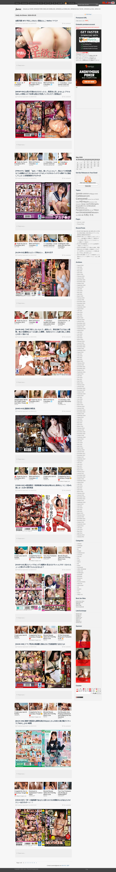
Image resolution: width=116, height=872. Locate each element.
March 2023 (80, 339)
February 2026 (80, 276)
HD (46, 3)
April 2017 (79, 468)
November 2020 (81, 390)
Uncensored (33, 3)
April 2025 (79, 294)
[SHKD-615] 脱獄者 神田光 (25, 408)
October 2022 (80, 348)
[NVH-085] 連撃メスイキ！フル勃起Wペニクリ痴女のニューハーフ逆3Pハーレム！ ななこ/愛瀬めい (88, 256)
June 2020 (79, 399)
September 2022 (81, 350)
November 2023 (81, 325)
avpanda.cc (79, 621)
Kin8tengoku (94, 204)
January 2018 (80, 451)
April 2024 (79, 316)
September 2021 (81, 372)
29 (84, 167)
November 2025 (81, 281)
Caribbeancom (83, 196)
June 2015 (79, 507)
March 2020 (80, 404)
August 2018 (80, 439)
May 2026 (79, 270)
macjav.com (79, 613)
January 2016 (80, 495)
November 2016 (81, 477)
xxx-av (80, 215)
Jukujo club (85, 204)
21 (81, 166)
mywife (85, 208)
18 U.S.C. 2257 (81, 222)
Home (17, 3)
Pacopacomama (82, 210)
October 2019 (80, 413)
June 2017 (79, 464)
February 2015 (80, 515)
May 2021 (79, 379)
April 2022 (79, 359)
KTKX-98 (85, 206)
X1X (77, 215)
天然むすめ (89, 215)
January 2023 (80, 343)
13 (77, 164)
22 (84, 166)
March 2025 (80, 296)
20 (77, 166)
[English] (110, 2)
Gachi (97, 199)
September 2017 (81, 459)
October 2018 (80, 435)
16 (88, 164)
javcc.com (35, 869)
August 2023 (80, 330)
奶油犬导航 (78, 605)
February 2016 (80, 493)
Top (87, 869)
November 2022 (81, 346)
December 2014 (81, 518)
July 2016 (79, 484)
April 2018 (79, 446)
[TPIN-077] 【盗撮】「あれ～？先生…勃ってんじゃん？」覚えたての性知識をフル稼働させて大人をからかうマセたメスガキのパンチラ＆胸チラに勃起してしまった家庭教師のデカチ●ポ (43, 173)
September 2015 (81, 502)
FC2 (41, 3)
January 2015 (80, 517)
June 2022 (79, 355)
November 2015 (81, 498)
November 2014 (81, 520)
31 (91, 167)
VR (50, 3)
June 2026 (79, 269)
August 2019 (80, 417)
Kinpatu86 (79, 206)
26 (98, 166)
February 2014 (80, 535)
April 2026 (79, 272)
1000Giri (86, 194)
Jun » (80, 169)
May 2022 (79, 357)
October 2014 (80, 522)
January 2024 (80, 321)
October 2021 (80, 370)
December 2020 (81, 388)
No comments (67, 23)
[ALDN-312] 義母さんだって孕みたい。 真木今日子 (34, 252)
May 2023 (79, 336)
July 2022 (79, 354)
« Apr (77, 169)
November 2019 (81, 412)
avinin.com (78, 618)
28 (81, 167)
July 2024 (79, 310)
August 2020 (80, 395)
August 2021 (80, 374)
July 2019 (79, 419)
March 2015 (80, 513)
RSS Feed (88, 14)
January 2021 (80, 386)
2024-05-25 (33, 23)
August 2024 (80, 308)
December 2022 (81, 345)
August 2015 (80, 504)
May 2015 (79, 509)
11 (94, 162)
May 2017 (79, 466)
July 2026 (79, 267)
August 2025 (80, 287)
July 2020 (79, 397)
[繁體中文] (106, 2)
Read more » (21, 65)
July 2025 (79, 289)
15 (84, 164)
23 (88, 166)
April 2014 (79, 533)
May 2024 (79, 314)
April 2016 (79, 489)
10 (91, 162)
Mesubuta (91, 206)
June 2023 (79, 334)
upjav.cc (78, 620)
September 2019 (81, 415)
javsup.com (78, 615)
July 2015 (79, 506)
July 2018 (79, 441)
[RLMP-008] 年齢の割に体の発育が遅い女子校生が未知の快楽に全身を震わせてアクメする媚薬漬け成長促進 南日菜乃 (88, 233)
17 (91, 164)
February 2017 (80, 471)
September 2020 (81, 393)
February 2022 (80, 363)
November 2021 (81, 368)
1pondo (79, 193)
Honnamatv (91, 202)
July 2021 (79, 375)
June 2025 (79, 290)
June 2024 (79, 312)
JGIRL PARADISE (81, 569)
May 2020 (79, 401)
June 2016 (79, 486)
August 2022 (80, 352)
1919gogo (91, 193)
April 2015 (79, 511)
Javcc (18, 9)
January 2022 (80, 365)
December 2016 (81, 475)
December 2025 (81, 280)
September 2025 (81, 285)
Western (95, 212)
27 (77, 167)
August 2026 (80, 265)
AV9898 (96, 193)
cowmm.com (79, 617)
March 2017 (80, 469)
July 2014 (79, 527)
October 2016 (80, 479)
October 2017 (80, 457)
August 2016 (80, 482)
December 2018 (81, 431)
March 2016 (80, 491)
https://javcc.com (80, 20)
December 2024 (81, 301)
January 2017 (80, 473)
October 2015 (80, 500)
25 (94, 166)
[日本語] (113, 2)
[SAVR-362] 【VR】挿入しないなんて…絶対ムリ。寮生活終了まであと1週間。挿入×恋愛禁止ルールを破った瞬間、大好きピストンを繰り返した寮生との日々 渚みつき (42, 332)
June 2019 (79, 421)
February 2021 (80, 384)
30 (88, 167)
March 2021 (80, 383)
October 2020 (80, 392)
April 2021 (79, 381)
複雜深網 (78, 604)
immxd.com (78, 622)
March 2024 (80, 317)
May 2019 (79, 422)
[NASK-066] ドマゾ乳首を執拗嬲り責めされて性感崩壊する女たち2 (40, 644)
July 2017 (79, 462)
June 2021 (79, 377)
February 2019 (80, 428)
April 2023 (79, 337)
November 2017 (81, 455)
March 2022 (80, 361)
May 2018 (79, 444)
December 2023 (81, 323)
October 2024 (80, 305)
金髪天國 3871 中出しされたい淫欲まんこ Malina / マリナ (36, 21)
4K (54, 3)
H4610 (77, 202)
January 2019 (80, 430)
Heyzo (86, 202)
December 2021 (81, 366)
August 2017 (80, 460)
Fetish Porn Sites (80, 601)
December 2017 (81, 453)
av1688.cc (78, 616)
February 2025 (80, 298)
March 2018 (80, 448)
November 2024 (81, 303)
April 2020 (79, 403)
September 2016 (81, 480)
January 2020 (80, 408)
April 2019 (79, 424)
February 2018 (80, 450)
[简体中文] (103, 2)
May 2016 (79, 488)
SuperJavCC (25, 23)
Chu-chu (93, 199)
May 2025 (79, 292)
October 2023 (80, 327)
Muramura (80, 208)
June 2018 (79, 442)
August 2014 (80, 526)
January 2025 (80, 299)
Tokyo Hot (79, 583)
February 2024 (80, 319)
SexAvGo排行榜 (80, 607)
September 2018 (81, 437)
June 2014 (79, 529)
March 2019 (80, 426)
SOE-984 (91, 210)
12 (98, 162)
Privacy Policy (80, 224)
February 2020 (80, 406)
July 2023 (79, 332)
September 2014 (81, 524)
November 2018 (81, 433)
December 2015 (81, 497)
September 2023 (81, 328)
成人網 (60, 3)
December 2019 (81, 410)
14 (81, 164)
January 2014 (80, 536)
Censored (24, 3)
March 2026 (80, 274)
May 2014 (79, 531)
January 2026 (80, 278)
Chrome (89, 199)
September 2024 (81, 307)
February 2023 (80, 341)
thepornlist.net (79, 602)
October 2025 (80, 283)
